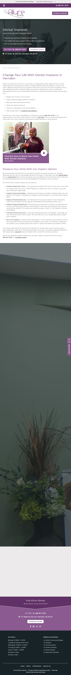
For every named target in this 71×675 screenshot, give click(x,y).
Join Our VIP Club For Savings (25, 1)
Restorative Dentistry (52, 652)
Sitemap (55, 670)
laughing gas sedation (29, 111)
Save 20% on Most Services (44, 1)
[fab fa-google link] (33, 626)
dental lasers (63, 175)
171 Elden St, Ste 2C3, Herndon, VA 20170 (21, 54)
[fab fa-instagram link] (40, 626)
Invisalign (48, 643)
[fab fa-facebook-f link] (30, 626)
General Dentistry (51, 647)
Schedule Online (60, 13)
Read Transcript (9, 160)
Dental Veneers (50, 650)
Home (5, 68)
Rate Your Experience (35, 550)
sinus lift (18, 232)
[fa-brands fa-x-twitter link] (37, 626)
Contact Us (47, 666)
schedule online (20, 237)
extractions (12, 177)
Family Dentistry (50, 645)
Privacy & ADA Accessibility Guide (39, 670)
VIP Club (41, 117)
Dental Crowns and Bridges (54, 640)
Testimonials (36, 666)
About (28, 666)
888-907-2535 (49, 115)
